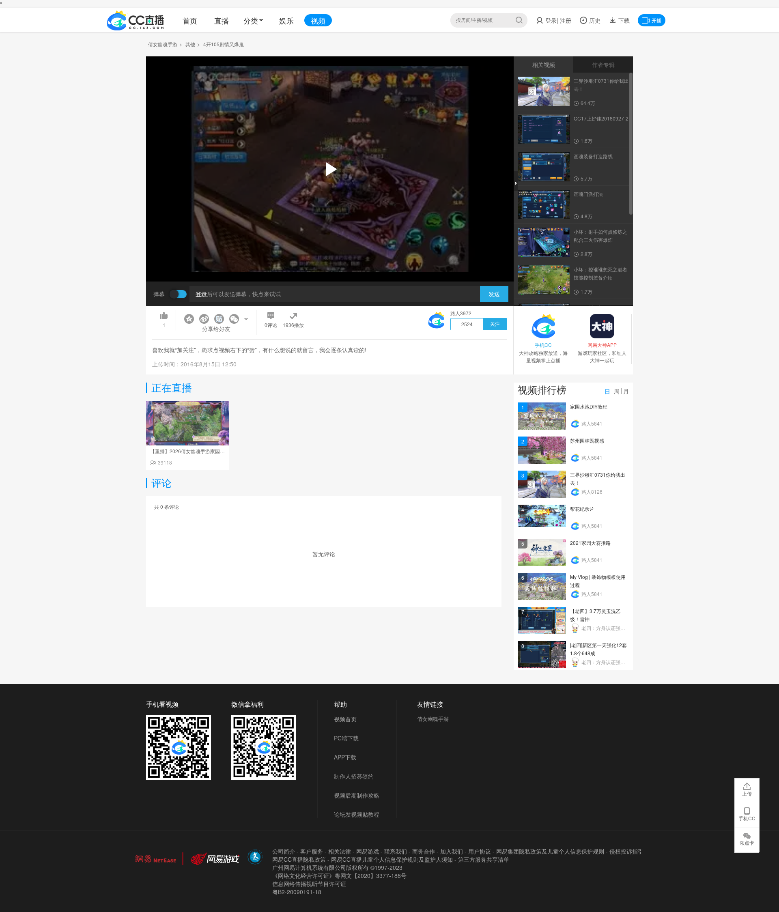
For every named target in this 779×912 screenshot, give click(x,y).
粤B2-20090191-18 (296, 892)
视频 (318, 20)
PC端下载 (346, 738)
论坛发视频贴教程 (356, 814)
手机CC (746, 818)
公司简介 (283, 851)
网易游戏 (367, 851)
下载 (623, 20)
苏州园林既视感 (587, 440)
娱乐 (286, 20)
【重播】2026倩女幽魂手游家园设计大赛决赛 (199, 450)
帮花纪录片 (582, 508)
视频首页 (345, 719)
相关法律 (339, 851)
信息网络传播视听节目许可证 (309, 884)
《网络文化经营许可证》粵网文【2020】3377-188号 (339, 875)
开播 (656, 20)
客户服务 (311, 851)
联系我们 (395, 851)
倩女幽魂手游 (162, 44)
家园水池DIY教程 (588, 406)
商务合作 (423, 851)
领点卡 (747, 842)
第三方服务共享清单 (483, 859)
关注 (495, 324)
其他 (190, 44)
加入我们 (451, 851)
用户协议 (479, 851)
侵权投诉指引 (626, 851)
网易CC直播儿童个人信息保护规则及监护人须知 (392, 859)
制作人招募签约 (354, 776)
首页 (190, 20)
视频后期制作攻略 (356, 795)
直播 (221, 20)
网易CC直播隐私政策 (299, 859)
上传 (747, 793)
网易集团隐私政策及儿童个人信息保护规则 (550, 851)
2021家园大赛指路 (590, 542)
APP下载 (345, 757)
